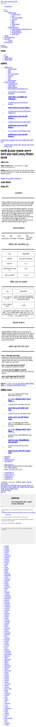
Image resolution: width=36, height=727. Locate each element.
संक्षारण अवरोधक (16, 31)
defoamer (14, 19)
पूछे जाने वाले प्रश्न (9, 37)
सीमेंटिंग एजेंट (16, 487)
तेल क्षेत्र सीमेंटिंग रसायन (11, 489)
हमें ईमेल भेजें (4, 178)
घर (5, 9)
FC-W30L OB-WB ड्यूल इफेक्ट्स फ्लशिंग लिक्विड (20, 383)
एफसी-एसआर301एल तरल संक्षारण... (19, 108)
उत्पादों (6, 11)
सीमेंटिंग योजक (12, 13)
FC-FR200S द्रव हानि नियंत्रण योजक (15, 385)
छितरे (13, 21)
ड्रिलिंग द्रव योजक (13, 27)
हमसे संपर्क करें (8, 42)
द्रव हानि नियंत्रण (16, 32)
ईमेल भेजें (3, 492)
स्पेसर (13, 26)
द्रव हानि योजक (16, 14)
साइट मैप (29, 482)
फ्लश (13, 22)
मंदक (13, 16)
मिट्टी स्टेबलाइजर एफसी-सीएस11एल (21, 29)
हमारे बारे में (7, 39)
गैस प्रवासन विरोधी (17, 18)
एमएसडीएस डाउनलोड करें (14, 178)
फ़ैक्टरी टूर (7, 458)
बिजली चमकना (16, 24)
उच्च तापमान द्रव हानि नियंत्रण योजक (11, 485)
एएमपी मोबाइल (4, 484)
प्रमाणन (10, 41)
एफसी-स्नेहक (15, 34)
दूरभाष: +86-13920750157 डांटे (13, 469)
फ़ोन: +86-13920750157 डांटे (9, 1)
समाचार (6, 36)
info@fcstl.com (8, 464)
